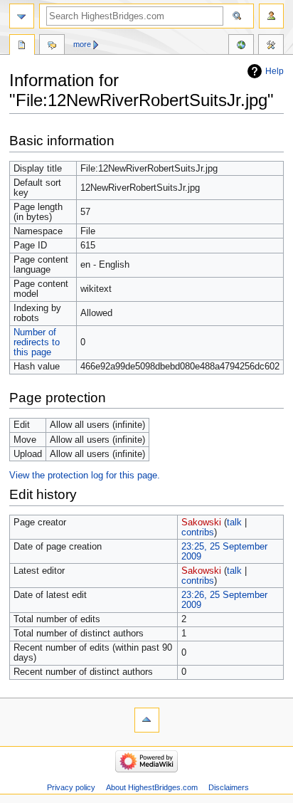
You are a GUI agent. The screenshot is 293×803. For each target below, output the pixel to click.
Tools (271, 46)
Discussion (52, 46)
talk (234, 523)
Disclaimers (228, 787)
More (82, 44)
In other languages (241, 46)
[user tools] (271, 16)
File (22, 46)
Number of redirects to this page (37, 342)
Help (274, 71)
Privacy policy (71, 787)
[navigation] (21, 16)
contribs (197, 532)
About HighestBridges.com (152, 787)
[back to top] (146, 720)
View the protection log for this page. (84, 476)
